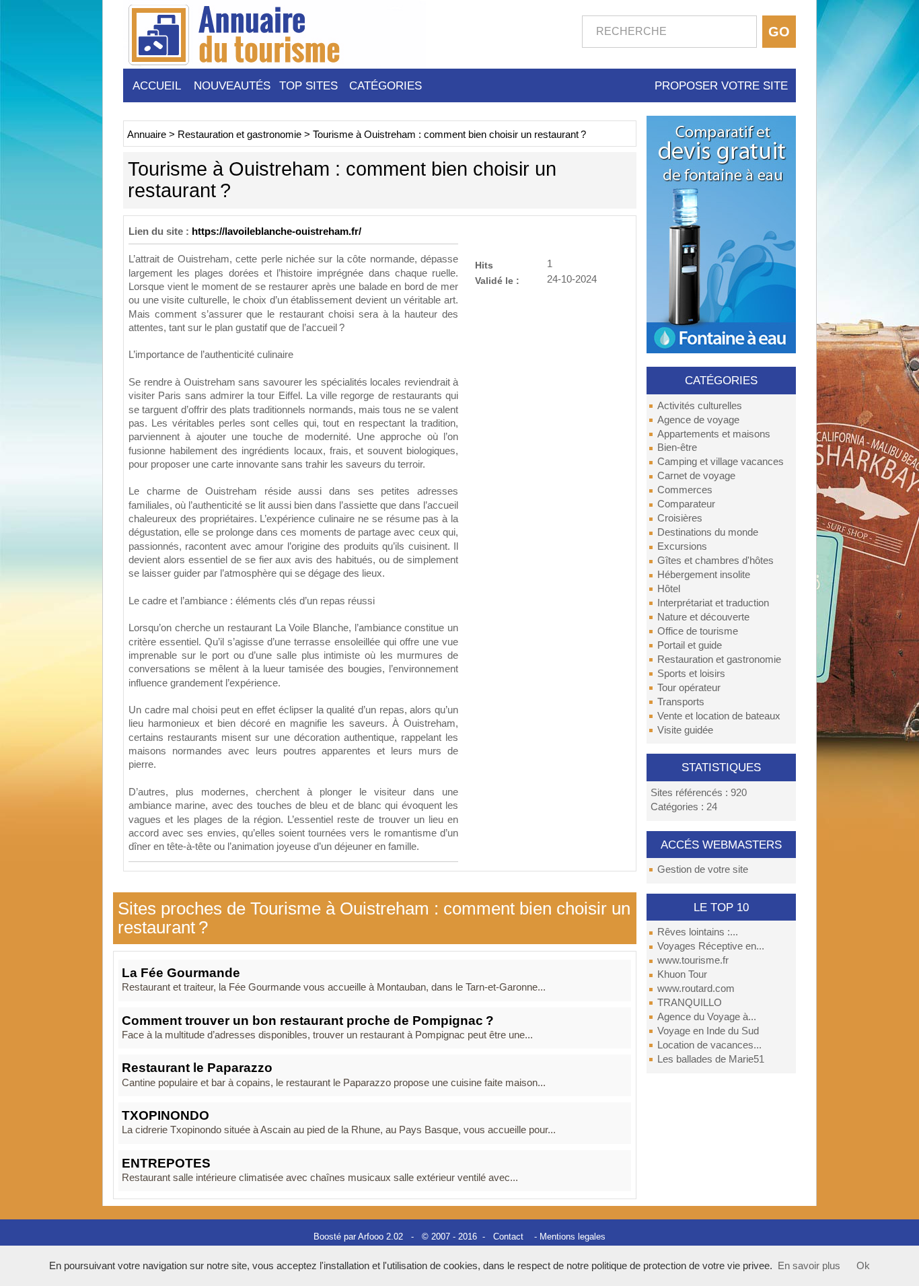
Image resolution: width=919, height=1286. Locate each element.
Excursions (682, 546)
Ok (863, 1265)
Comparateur (686, 504)
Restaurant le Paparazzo (197, 1068)
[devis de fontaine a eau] (721, 233)
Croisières (679, 518)
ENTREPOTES (166, 1163)
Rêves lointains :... (697, 932)
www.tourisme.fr (693, 960)
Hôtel (668, 588)
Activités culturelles (699, 405)
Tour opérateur (689, 687)
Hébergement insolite (703, 574)
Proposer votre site (721, 85)
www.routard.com (696, 988)
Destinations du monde (707, 532)
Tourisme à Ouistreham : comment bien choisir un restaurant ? (449, 134)
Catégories (385, 85)
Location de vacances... (709, 1045)
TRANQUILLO (689, 1002)
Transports (680, 701)
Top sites (308, 85)
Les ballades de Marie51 (710, 1059)
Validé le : (497, 280)
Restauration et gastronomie (719, 659)
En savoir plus (809, 1265)
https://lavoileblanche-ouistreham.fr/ (276, 231)
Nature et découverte (703, 617)
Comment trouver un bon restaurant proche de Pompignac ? (308, 1020)
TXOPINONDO (165, 1115)
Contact (508, 1236)
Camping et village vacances (720, 461)
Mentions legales (572, 1236)
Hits (484, 265)
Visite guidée (685, 730)
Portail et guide (689, 645)
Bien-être (677, 447)
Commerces (684, 490)
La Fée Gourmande (181, 973)
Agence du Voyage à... (706, 1016)
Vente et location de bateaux (718, 716)
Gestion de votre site (702, 869)
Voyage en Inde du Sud (708, 1031)
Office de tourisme (697, 631)
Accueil (157, 85)
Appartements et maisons (713, 434)
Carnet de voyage (696, 475)
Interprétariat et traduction (713, 603)
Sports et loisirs (691, 673)
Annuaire (146, 134)
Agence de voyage (698, 420)
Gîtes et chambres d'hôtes (715, 560)
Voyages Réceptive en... (710, 946)
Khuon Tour (682, 974)
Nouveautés (232, 85)
